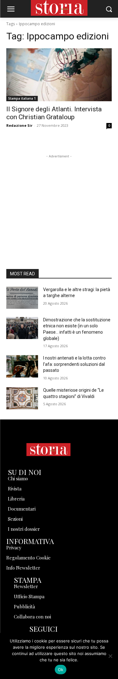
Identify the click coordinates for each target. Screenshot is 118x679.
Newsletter (26, 586)
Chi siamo (18, 478)
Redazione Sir (19, 125)
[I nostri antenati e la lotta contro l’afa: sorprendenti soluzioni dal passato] (22, 366)
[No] (110, 656)
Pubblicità (24, 606)
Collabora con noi (32, 616)
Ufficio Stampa (29, 596)
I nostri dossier (24, 529)
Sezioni (15, 519)
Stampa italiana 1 (22, 98)
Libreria (16, 498)
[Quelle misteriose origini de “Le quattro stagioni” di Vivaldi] (22, 398)
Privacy (13, 547)
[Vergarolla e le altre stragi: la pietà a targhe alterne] (22, 298)
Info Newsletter (23, 568)
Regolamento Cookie (28, 557)
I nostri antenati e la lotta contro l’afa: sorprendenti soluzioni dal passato (74, 364)
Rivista (14, 488)
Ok (61, 669)
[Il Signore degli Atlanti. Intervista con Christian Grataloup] (59, 74)
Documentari (22, 509)
